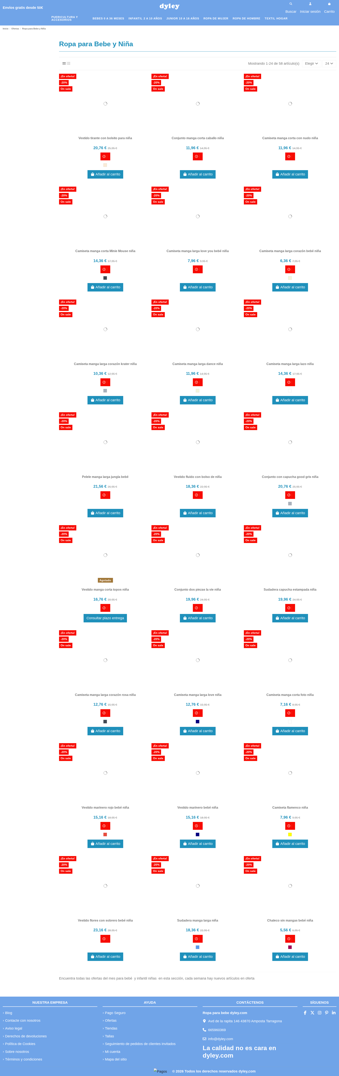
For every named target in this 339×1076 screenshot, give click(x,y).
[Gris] (105, 390)
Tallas (109, 1036)
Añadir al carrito (108, 174)
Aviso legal (13, 1028)
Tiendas (111, 1028)
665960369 (217, 1030)
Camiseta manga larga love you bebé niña (198, 251)
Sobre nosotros (17, 1052)
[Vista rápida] (112, 131)
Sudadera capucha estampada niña (290, 589)
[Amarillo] (290, 834)
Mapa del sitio (116, 1059)
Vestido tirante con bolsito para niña (105, 138)
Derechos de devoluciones (26, 1036)
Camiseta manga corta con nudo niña (290, 138)
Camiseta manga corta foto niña (290, 694)
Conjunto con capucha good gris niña (290, 477)
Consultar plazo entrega (105, 618)
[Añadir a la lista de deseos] (97, 131)
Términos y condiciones (23, 1059)
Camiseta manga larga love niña (197, 694)
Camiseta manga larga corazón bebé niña (290, 251)
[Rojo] (105, 834)
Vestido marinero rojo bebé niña (105, 807)
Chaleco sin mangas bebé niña (290, 920)
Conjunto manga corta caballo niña (198, 138)
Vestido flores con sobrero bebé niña (105, 920)
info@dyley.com (220, 1039)
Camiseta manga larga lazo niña (290, 364)
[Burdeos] (290, 947)
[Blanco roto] (105, 165)
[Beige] (290, 278)
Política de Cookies (20, 1044)
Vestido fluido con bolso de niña (198, 477)
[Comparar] (105, 131)
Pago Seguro (115, 1013)
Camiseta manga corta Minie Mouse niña (105, 251)
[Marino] (197, 721)
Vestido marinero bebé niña (197, 807)
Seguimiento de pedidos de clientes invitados (140, 1044)
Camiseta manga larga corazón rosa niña (105, 694)
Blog (8, 1013)
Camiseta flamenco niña (290, 807)
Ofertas (111, 1020)
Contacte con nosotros (22, 1020)
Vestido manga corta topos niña (105, 589)
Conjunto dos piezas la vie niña (197, 589)
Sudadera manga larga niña (197, 920)
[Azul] (197, 947)
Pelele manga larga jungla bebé (105, 477)
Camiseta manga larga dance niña (197, 364)
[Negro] (105, 278)
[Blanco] (290, 390)
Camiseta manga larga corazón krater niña (105, 364)
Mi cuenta (112, 1052)
